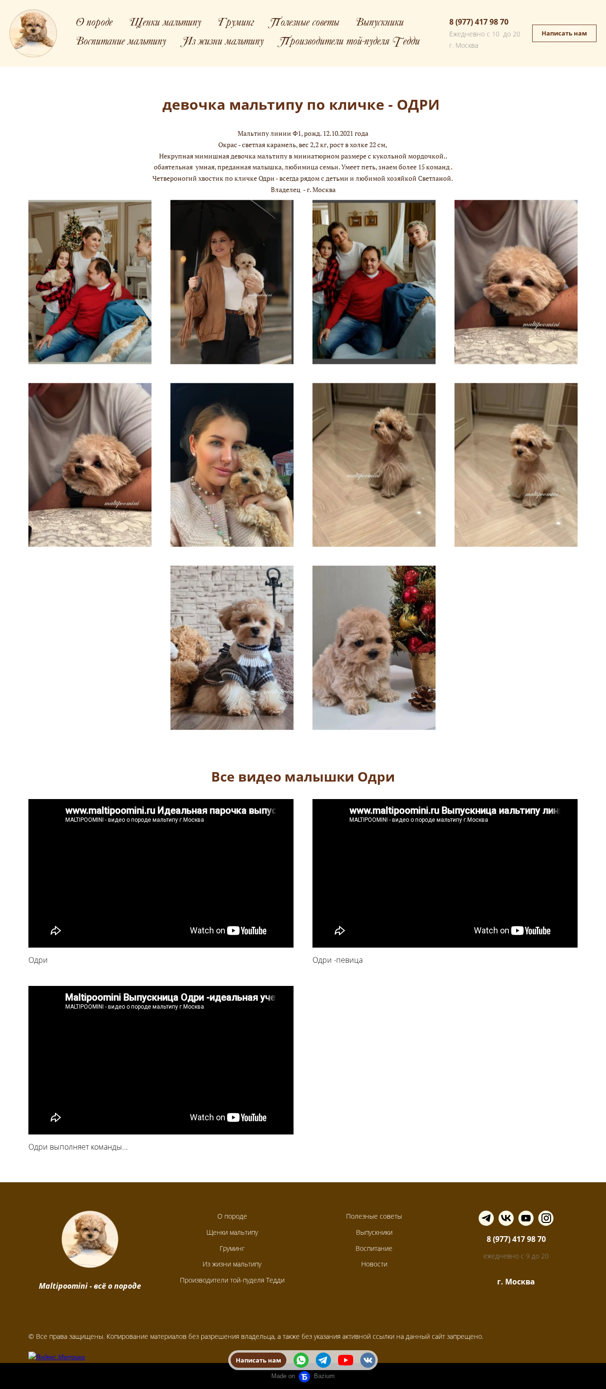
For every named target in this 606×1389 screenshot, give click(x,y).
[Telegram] (486, 1218)
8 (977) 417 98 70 (478, 22)
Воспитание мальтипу (121, 42)
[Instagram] (545, 1218)
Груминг (235, 23)
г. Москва (516, 1281)
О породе (94, 23)
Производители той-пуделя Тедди (350, 42)
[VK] (506, 1218)
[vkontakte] (367, 1360)
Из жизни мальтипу (223, 42)
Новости (374, 1263)
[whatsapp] (301, 1360)
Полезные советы (304, 23)
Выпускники (380, 23)
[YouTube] (526, 1218)
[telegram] (323, 1360)
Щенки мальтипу (165, 23)
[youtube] (345, 1360)
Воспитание (374, 1248)
